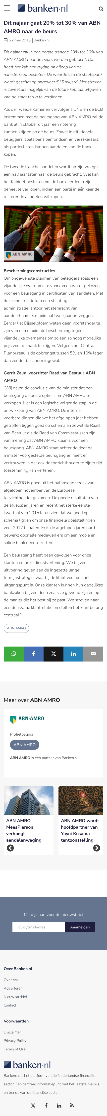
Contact (10, 1005)
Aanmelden (80, 927)
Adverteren (13, 988)
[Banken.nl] (60, 5)
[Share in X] (53, 654)
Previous (10, 848)
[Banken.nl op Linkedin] (59, 1106)
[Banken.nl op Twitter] (33, 1106)
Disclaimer (12, 1032)
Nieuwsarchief (15, 996)
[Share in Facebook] (34, 654)
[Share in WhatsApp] (14, 654)
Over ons (11, 979)
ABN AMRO (16, 628)
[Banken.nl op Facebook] (46, 1106)
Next (97, 848)
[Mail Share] (93, 654)
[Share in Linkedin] (73, 654)
